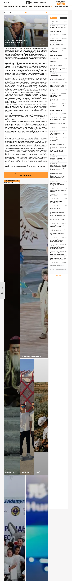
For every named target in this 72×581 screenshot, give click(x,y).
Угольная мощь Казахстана (57, 79)
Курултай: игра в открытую (57, 144)
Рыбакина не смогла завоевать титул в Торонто (58, 270)
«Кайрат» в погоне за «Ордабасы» (55, 60)
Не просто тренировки (56, 40)
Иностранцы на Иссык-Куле (57, 119)
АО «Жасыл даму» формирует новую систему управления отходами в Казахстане (58, 247)
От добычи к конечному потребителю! (56, 50)
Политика (11, 6)
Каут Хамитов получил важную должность (58, 190)
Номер (5, 6)
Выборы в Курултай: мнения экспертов (57, 139)
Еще (41, 9)
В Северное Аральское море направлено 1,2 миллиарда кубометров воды (57, 160)
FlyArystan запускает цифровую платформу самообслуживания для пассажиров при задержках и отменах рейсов (58, 167)
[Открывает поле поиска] (67, 3)
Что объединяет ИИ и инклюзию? (56, 70)
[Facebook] (4, 3)
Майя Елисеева (54, 91)
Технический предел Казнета (58, 115)
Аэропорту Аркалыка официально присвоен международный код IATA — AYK (57, 232)
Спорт (56, 6)
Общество (24, 6)
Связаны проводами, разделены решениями (58, 105)
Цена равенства (54, 100)
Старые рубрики (34, 8)
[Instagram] (8, 3)
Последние (53, 17)
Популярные (63, 17)
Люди (52, 6)
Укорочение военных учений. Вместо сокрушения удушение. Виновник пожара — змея (58, 85)
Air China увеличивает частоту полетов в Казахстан (58, 225)
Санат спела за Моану (56, 55)
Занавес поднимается (56, 23)
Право (30, 6)
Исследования (37, 6)
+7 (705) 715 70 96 (25, 175)
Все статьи (58, 275)
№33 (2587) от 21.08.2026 (12, 182)
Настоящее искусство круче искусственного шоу (57, 124)
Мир (43, 6)
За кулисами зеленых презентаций (55, 95)
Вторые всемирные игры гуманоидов (56, 45)
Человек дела (19, 13)
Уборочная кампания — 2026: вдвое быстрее (58, 134)
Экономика (18, 6)
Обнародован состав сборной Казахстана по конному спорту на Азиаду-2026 (58, 201)
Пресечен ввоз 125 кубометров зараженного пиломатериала (58, 253)
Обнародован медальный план (58, 27)
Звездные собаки (54, 36)
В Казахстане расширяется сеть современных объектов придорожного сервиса (58, 240)
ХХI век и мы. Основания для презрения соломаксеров (57, 264)
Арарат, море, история (56, 65)
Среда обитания (63, 6)
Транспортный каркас (56, 75)
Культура (47, 6)
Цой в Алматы (53, 195)
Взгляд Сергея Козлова (56, 110)
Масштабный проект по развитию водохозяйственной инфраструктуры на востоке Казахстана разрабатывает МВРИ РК (58, 176)
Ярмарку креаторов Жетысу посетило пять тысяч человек (58, 220)
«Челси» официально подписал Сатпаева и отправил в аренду (58, 259)
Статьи (6, 13)
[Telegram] (6, 3)
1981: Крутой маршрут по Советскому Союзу (56, 207)
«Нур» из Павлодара (55, 31)
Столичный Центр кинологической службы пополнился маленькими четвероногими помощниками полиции (58, 151)
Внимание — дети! (55, 129)
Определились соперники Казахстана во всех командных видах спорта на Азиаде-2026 (58, 214)
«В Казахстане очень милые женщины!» (35, 13)
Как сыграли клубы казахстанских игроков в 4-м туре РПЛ (57, 185)
